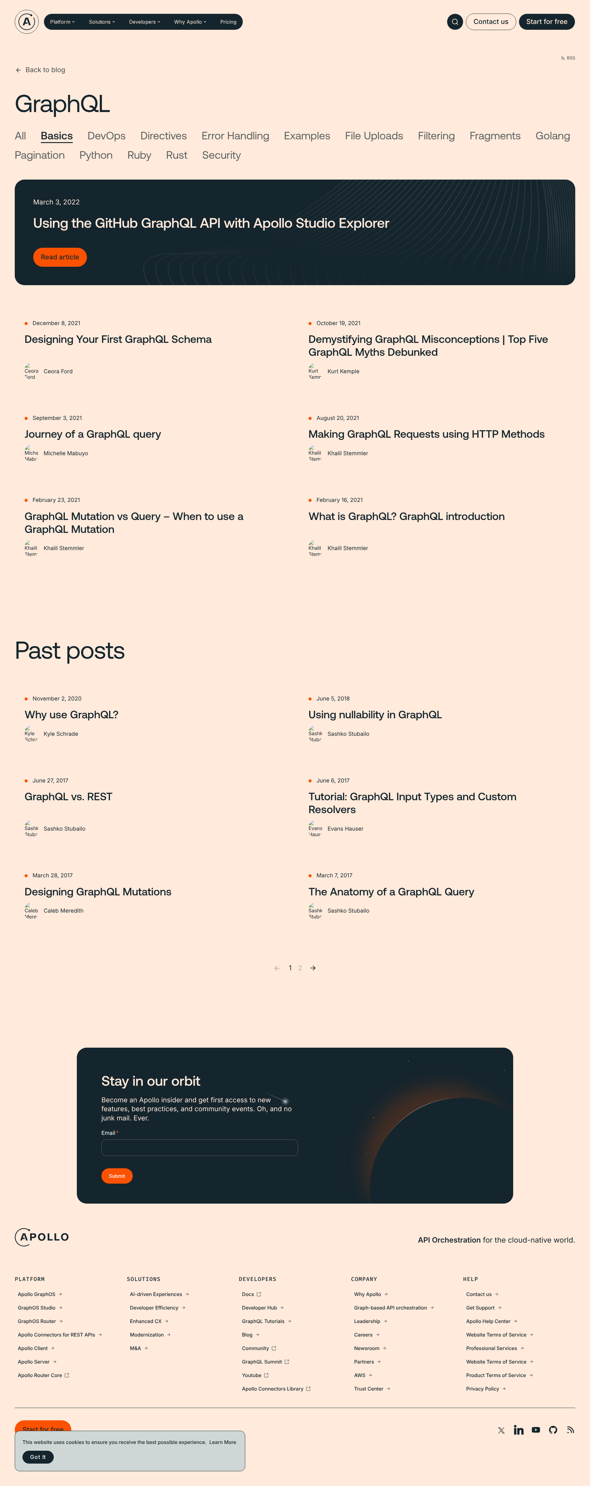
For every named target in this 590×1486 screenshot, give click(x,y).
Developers (142, 22)
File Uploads (374, 135)
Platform (60, 22)
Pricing (228, 22)
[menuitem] (71, 1294)
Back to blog (45, 70)
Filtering (436, 135)
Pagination (40, 154)
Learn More (222, 1442)
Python (96, 154)
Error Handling (235, 135)
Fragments (495, 135)
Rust (176, 154)
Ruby (139, 154)
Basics (57, 135)
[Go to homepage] (27, 22)
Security (221, 154)
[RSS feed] (570, 1430)
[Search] (455, 22)
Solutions (100, 22)
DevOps (107, 135)
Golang (553, 135)
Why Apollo (188, 22)
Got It (38, 1457)
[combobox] (455, 22)
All (20, 135)
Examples (307, 135)
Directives (163, 135)
